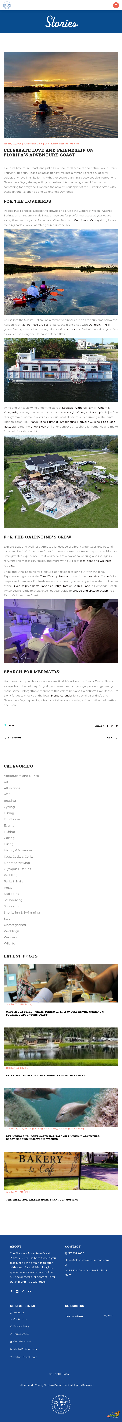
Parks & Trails (13, 881)
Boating (10, 800)
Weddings (11, 931)
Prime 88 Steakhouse (61, 422)
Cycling (9, 807)
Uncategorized (15, 925)
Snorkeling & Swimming (22, 912)
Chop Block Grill (41, 426)
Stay (7, 918)
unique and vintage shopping (92, 590)
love (11, 725)
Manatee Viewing (17, 863)
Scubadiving (13, 900)
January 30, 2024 (13, 143)
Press (8, 887)
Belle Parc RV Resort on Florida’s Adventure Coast (45, 1075)
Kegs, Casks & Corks (18, 856)
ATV (7, 794)
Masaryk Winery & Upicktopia (83, 412)
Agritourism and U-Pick (21, 776)
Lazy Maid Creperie (99, 576)
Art (6, 782)
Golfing (9, 838)
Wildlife (9, 943)
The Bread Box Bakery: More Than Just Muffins (42, 1199)
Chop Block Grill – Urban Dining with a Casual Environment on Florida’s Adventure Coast (55, 1013)
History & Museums (18, 850)
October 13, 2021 (14, 1004)
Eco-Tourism (51, 143)
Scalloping (11, 894)
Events (9, 825)
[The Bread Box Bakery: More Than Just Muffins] (61, 1171)
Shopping (11, 906)
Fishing (9, 832)
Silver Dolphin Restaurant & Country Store (40, 586)
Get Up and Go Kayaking (90, 220)
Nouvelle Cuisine (88, 422)
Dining (40, 143)
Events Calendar (61, 695)
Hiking (9, 844)
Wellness (74, 143)
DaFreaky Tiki (98, 324)
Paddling (63, 143)
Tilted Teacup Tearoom (55, 576)
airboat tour (67, 329)
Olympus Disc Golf (17, 869)
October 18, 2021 (15, 1128)
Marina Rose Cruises (35, 324)
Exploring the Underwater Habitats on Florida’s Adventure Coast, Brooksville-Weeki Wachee (53, 1138)
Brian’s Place (37, 422)
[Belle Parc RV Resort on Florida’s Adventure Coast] (61, 1046)
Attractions (30, 143)
